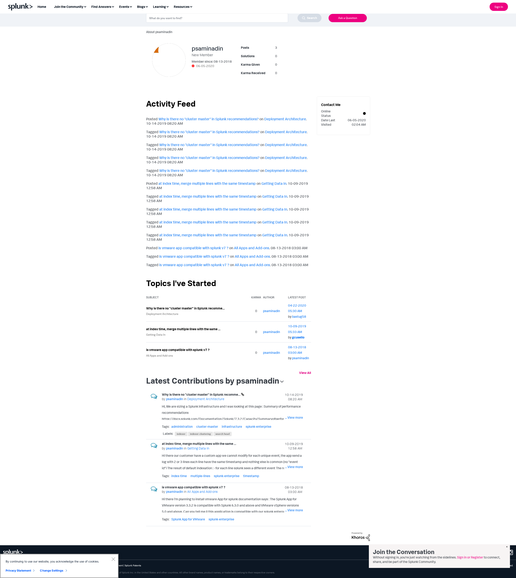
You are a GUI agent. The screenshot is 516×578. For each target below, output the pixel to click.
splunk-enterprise (258, 426)
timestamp (251, 476)
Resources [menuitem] (181, 7)
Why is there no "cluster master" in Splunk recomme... (185, 308)
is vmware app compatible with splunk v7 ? (193, 248)
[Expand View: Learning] (167, 6)
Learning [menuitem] (159, 7)
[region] (59, 566)
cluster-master (207, 426)
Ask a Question (347, 18)
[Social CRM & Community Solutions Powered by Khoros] (361, 536)
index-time (179, 476)
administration (182, 426)
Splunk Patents (133, 565)
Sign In (498, 6)
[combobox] (233, 18)
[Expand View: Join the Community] (85, 6)
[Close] (113, 559)
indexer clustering (200, 433)
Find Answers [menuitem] (101, 7)
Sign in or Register (470, 557)
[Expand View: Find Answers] (113, 6)
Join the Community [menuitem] (68, 7)
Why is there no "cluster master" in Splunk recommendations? (208, 119)
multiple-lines (200, 476)
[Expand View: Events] (131, 6)
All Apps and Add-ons (251, 248)
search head (222, 433)
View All (305, 373)
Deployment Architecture (285, 119)
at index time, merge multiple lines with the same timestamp (207, 183)
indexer (181, 433)
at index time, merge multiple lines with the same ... (183, 329)
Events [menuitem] (124, 7)
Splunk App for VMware (188, 519)
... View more (294, 417)
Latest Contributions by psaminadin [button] (212, 381)
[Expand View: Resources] (191, 6)
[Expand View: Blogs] (147, 6)
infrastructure (232, 426)
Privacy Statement (18, 570)
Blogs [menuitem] (141, 7)
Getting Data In (273, 183)
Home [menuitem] (41, 7)
